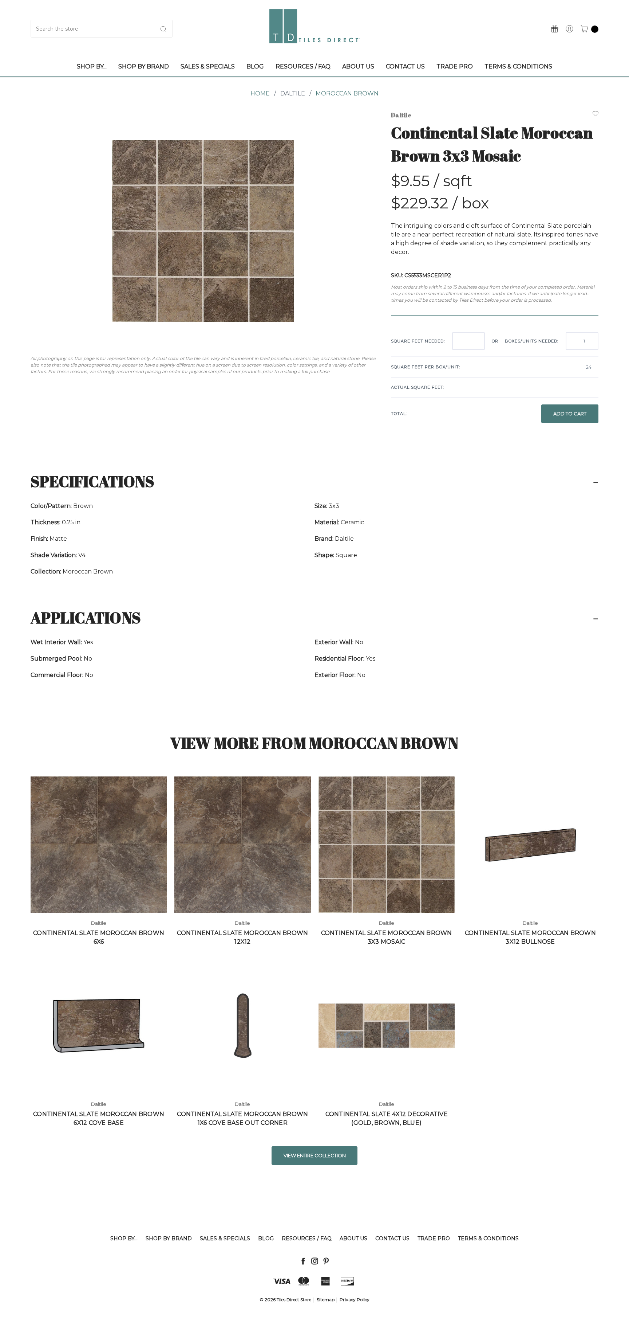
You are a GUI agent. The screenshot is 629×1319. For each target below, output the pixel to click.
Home (260, 93)
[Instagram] (315, 1261)
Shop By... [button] (92, 66)
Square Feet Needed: (418, 341)
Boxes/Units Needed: (531, 341)
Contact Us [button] (405, 66)
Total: (399, 413)
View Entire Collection (315, 1155)
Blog (266, 1238)
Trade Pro (434, 1238)
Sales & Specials (225, 1238)
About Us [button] (358, 66)
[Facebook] (303, 1261)
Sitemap (326, 1299)
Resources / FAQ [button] (303, 66)
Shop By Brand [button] (143, 66)
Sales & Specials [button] (208, 66)
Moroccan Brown (347, 93)
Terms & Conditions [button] (518, 66)
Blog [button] (255, 66)
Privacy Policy (354, 1299)
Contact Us (392, 1238)
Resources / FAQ (307, 1238)
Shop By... (124, 1238)
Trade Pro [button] (454, 66)
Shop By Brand (169, 1238)
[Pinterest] (326, 1261)
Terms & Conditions (488, 1238)
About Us (353, 1238)
